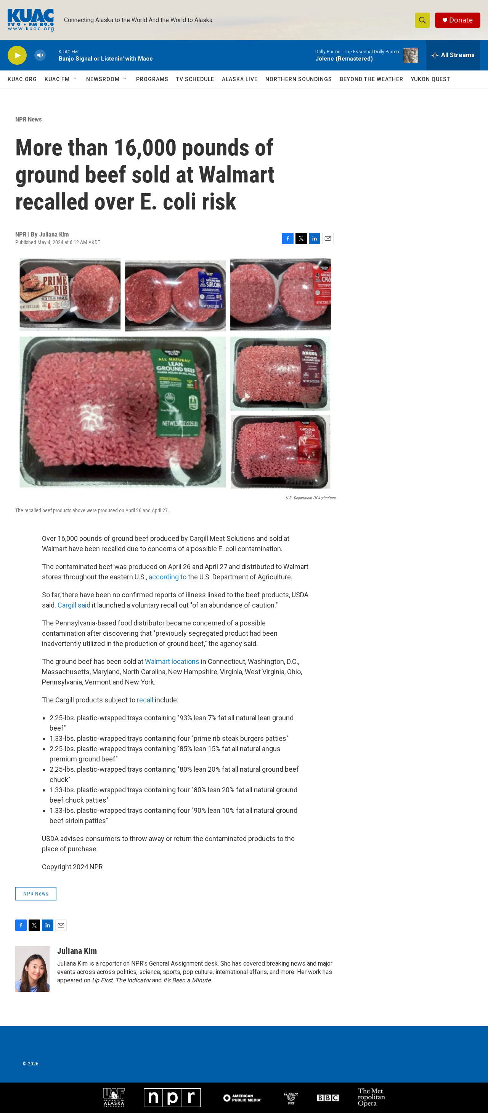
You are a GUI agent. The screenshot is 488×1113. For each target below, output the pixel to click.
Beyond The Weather (371, 79)
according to (167, 577)
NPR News (28, 119)
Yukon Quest (430, 79)
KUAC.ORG (22, 79)
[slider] (52, 55)
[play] (17, 55)
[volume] (40, 55)
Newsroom (103, 79)
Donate (461, 20)
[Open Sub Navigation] (75, 79)
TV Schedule (195, 79)
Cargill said (74, 605)
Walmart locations (172, 661)
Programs (152, 79)
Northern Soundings (298, 79)
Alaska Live (240, 79)
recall (146, 700)
